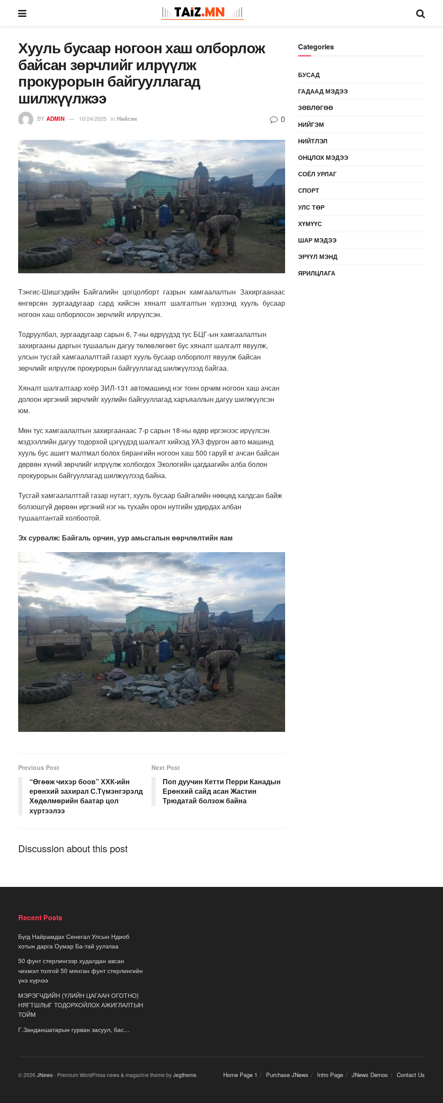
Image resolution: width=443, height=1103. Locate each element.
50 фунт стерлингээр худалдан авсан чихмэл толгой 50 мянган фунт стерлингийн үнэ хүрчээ (80, 970)
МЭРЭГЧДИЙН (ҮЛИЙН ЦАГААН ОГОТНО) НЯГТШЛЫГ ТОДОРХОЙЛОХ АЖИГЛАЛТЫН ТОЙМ (80, 1005)
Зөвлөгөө (315, 107)
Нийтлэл (312, 140)
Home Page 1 (240, 1075)
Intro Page (330, 1075)
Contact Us (411, 1075)
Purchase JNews (287, 1075)
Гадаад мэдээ (323, 91)
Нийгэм (127, 118)
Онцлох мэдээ (323, 157)
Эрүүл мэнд (317, 256)
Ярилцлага (316, 272)
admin (55, 118)
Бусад (309, 74)
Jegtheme (184, 1074)
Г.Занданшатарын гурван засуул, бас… (74, 1029)
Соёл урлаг (317, 173)
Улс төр (311, 207)
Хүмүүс (310, 223)
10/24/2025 (92, 118)
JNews (45, 1074)
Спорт (308, 190)
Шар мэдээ (317, 240)
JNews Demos (370, 1075)
